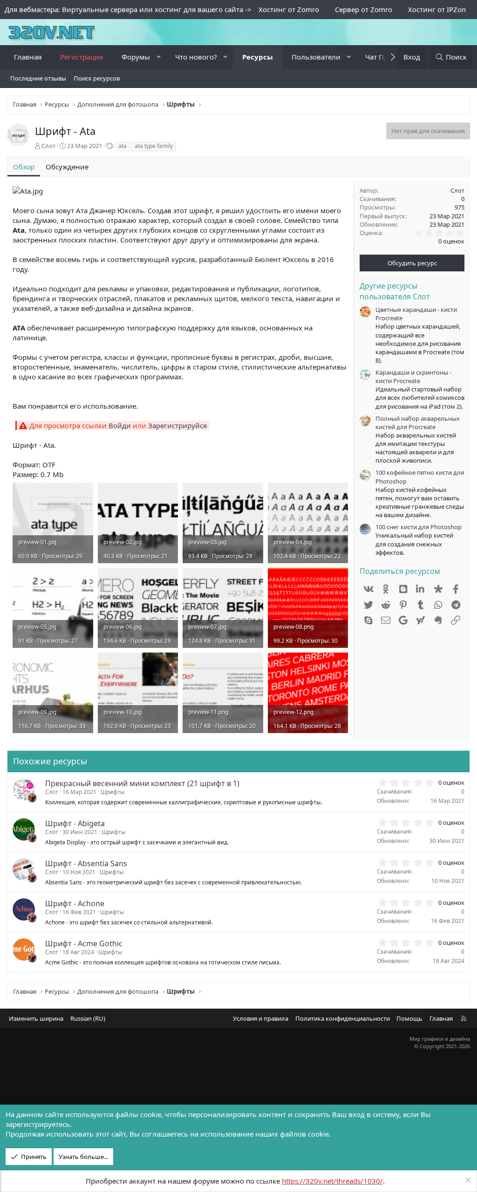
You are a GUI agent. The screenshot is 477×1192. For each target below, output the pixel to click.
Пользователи (316, 56)
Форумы (136, 56)
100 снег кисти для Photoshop (418, 527)
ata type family (154, 146)
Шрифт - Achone (74, 903)
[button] (158, 57)
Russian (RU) (87, 1018)
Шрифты (112, 792)
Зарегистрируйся (177, 425)
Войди (120, 425)
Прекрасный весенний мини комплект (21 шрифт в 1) (142, 783)
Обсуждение (67, 166)
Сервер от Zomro (363, 9)
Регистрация (81, 56)
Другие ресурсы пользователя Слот (395, 291)
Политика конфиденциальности (342, 1018)
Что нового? (196, 56)
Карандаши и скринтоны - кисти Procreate (413, 376)
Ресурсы (257, 56)
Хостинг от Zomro (289, 9)
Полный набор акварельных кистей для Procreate (417, 422)
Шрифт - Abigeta (75, 823)
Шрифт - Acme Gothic (84, 943)
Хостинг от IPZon (437, 9)
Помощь (409, 1018)
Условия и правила (260, 1018)
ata (122, 146)
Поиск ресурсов (97, 78)
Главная (27, 56)
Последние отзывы (38, 78)
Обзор (23, 166)
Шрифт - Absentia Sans (86, 863)
